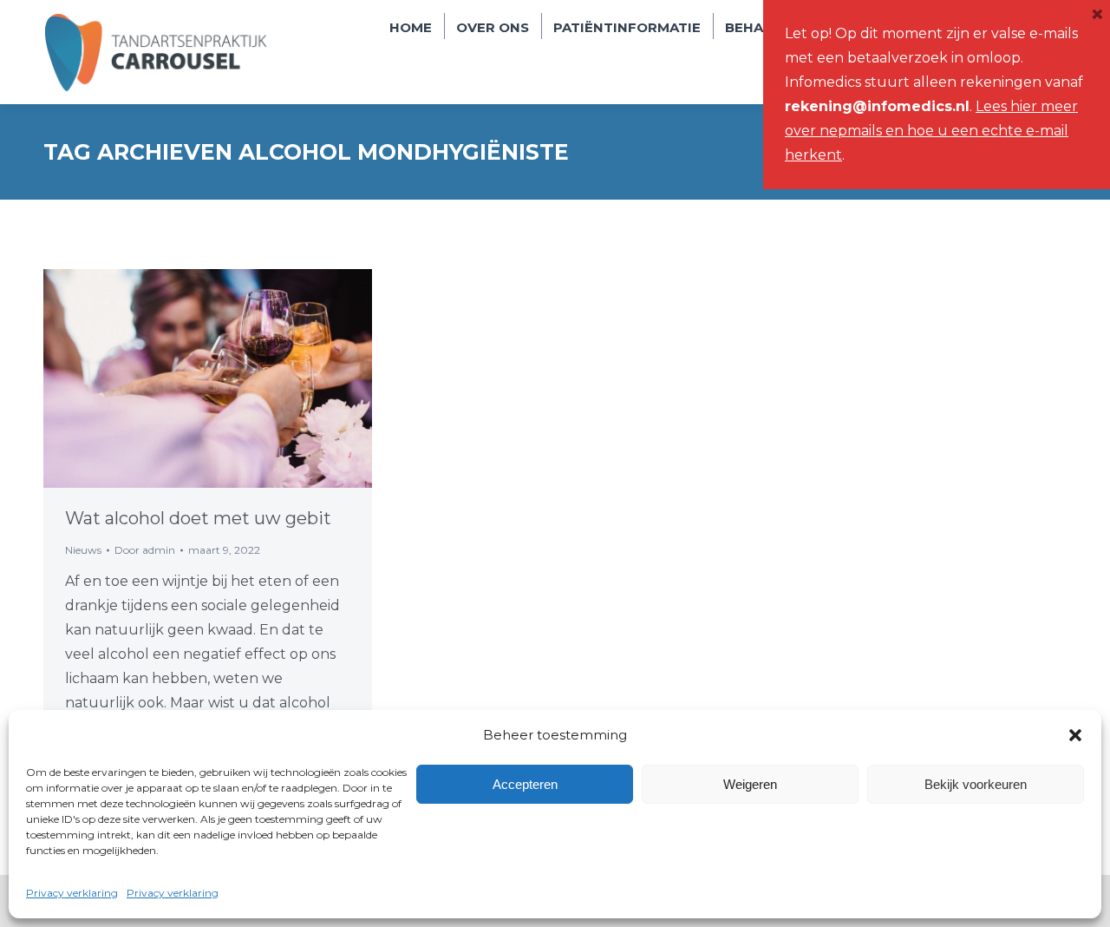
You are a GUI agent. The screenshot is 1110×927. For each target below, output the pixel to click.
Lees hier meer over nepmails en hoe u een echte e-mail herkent (931, 130)
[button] (1075, 735)
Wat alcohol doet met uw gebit (198, 518)
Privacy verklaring (72, 892)
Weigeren (750, 784)
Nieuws (83, 549)
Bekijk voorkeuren (975, 784)
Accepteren (525, 784)
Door (144, 549)
